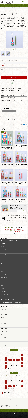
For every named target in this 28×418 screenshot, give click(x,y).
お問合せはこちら (4, 407)
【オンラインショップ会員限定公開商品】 (9, 240)
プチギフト (3, 282)
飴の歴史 (2, 334)
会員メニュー (4, 5)
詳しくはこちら (22, 210)
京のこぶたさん (4, 277)
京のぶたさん (3, 274)
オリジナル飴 (3, 323)
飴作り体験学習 (4, 326)
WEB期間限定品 (4, 243)
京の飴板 (2, 280)
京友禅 (2, 260)
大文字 (2, 246)
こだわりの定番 (4, 252)
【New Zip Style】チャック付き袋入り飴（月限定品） (12, 302)
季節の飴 (2, 285)
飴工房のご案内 (4, 328)
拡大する (15, 49)
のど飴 (2, 257)
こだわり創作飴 (4, 254)
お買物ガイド (3, 309)
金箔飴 (2, 266)
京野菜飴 (2, 268)
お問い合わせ (3, 345)
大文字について (4, 331)
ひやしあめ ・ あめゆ (5, 294)
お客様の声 (3, 340)
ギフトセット (3, 249)
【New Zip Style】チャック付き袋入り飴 (8, 299)
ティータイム (3, 271)
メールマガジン (4, 337)
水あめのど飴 (3, 291)
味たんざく (3, 263)
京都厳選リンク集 (4, 342)
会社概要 (2, 320)
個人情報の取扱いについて (6, 314)
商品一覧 (14, 5)
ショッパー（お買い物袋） (6, 296)
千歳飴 (3, 288)
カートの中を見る (23, 5)
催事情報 (2, 317)
